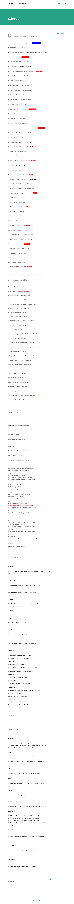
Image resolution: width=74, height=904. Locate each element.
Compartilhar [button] (60, 33)
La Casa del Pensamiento (17, 3)
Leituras (18, 6)
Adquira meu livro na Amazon (29, 6)
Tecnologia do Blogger (37, 900)
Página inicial (10, 6)
